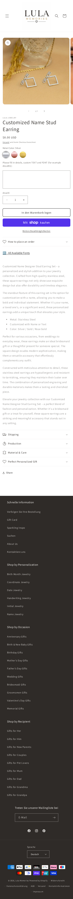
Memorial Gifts (15, 708)
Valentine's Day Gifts (19, 700)
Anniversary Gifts (16, 636)
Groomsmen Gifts (17, 692)
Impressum (38, 891)
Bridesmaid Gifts (16, 684)
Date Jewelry (14, 590)
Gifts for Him (14, 739)
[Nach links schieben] (29, 111)
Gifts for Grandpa (17, 795)
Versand (6, 142)
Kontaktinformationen (59, 886)
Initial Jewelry (15, 606)
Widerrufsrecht (58, 880)
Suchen (11, 535)
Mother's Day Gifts (17, 660)
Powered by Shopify (38, 880)
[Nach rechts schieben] (44, 111)
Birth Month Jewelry (18, 574)
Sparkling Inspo (16, 527)
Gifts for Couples (16, 755)
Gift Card (12, 519)
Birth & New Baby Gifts (20, 644)
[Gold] (23, 155)
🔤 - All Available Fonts (16, 253)
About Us (12, 543)
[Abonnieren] (54, 817)
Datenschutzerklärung (17, 886)
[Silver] (6, 155)
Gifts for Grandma (17, 787)
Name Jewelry (15, 614)
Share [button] (9, 472)
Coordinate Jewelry (18, 582)
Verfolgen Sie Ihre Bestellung (23, 511)
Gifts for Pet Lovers (18, 762)
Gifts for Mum (15, 770)
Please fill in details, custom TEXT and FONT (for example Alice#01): (32, 164)
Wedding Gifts (15, 676)
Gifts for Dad (14, 778)
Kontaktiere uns (16, 551)
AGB (33, 886)
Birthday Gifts (15, 652)
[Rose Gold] (14, 155)
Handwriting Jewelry (19, 598)
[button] (7, 16)
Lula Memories (22, 880)
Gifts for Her (14, 730)
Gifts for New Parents (19, 747)
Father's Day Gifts (17, 668)
